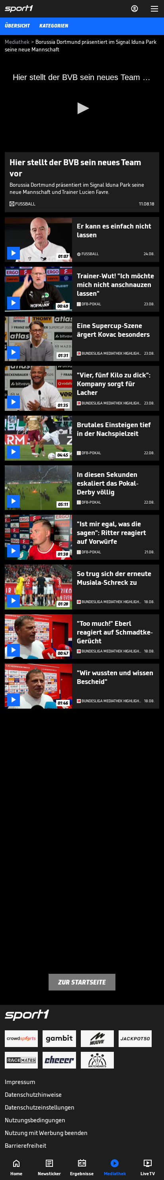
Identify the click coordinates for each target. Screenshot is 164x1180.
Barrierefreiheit (25, 1145)
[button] (82, 108)
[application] (82, 108)
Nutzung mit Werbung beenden (46, 1133)
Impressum (20, 1082)
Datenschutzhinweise (33, 1094)
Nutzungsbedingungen (35, 1120)
